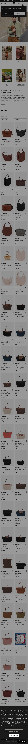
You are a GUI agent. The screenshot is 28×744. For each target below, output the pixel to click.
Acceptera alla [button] (14, 735)
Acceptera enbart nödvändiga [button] (14, 731)
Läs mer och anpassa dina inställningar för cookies (10, 739)
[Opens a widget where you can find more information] (22, 741)
